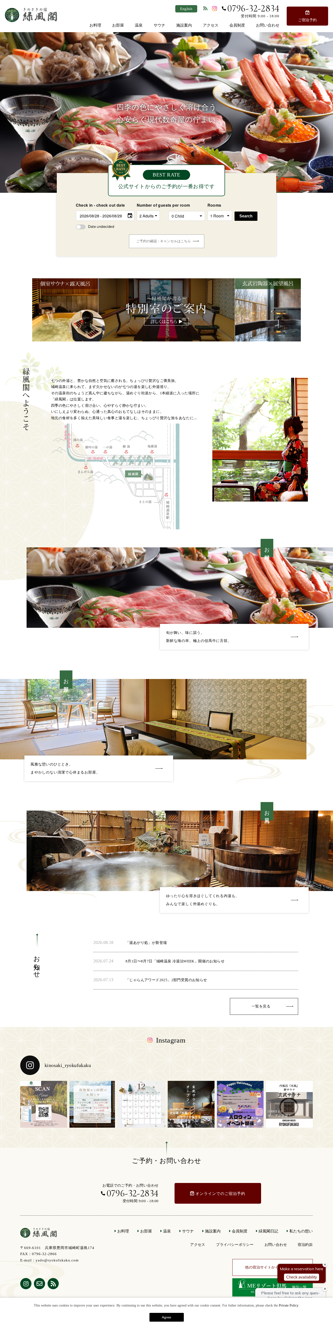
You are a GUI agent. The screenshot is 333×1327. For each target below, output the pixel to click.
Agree (166, 1317)
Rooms (214, 205)
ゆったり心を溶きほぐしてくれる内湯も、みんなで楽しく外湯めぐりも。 (202, 900)
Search (246, 216)
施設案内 (184, 25)
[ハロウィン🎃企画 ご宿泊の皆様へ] (240, 1104)
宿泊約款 (305, 1245)
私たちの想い (301, 1231)
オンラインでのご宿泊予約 (220, 1193)
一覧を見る (261, 1006)
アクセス (210, 25)
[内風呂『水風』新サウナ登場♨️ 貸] (289, 1104)
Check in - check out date (100, 205)
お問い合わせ (267, 25)
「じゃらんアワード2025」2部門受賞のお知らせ (166, 980)
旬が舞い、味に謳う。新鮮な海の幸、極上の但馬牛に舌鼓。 (199, 637)
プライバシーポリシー (235, 1245)
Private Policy (288, 1305)
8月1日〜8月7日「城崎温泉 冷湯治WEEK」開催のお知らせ (175, 961)
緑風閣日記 (268, 1231)
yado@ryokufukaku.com (57, 1260)
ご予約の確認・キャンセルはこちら (163, 241)
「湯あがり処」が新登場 (146, 943)
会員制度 (237, 25)
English (186, 9)
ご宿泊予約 (307, 20)
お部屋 (118, 25)
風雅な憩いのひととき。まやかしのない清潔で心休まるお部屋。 (65, 768)
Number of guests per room (151, 205)
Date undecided (101, 226)
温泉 (139, 25)
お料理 (95, 25)
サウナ (159, 25)
